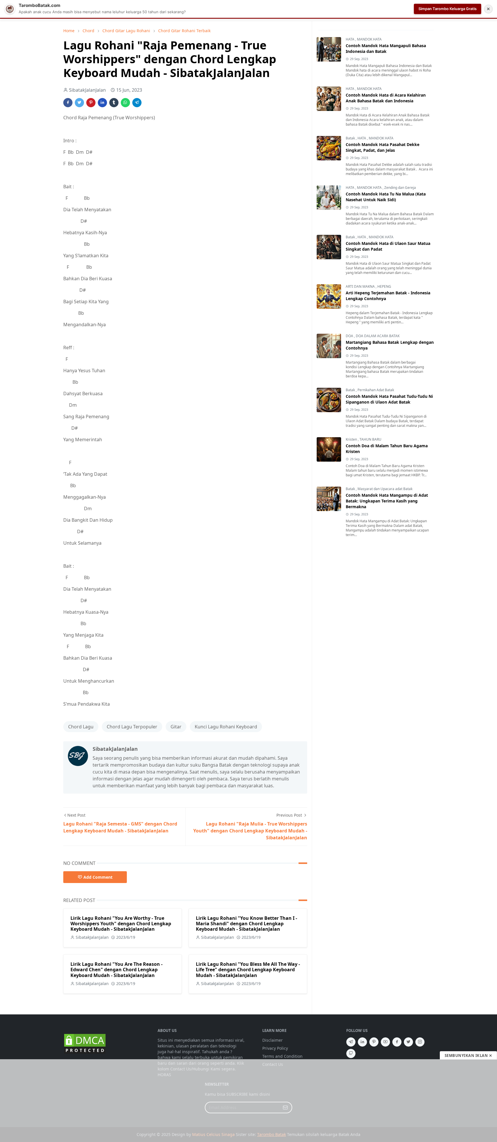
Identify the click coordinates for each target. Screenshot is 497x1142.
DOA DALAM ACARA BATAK (377, 335)
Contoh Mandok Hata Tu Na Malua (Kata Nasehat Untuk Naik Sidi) (386, 196)
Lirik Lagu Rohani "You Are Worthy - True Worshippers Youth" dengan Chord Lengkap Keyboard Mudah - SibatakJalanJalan (120, 923)
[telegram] (350, 1042)
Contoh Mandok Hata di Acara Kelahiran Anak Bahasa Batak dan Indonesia (386, 97)
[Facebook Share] (67, 102)
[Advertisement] (248, 1100)
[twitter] (408, 1042)
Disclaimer (272, 1040)
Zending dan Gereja (400, 187)
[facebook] (397, 1042)
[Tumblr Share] (113, 102)
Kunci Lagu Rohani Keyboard (226, 726)
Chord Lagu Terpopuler (132, 726)
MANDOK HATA (369, 39)
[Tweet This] (79, 102)
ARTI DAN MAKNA (361, 286)
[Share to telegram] (137, 102)
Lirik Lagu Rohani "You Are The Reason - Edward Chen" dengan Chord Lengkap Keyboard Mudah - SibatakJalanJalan (116, 969)
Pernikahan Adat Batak (376, 389)
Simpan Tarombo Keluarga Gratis (447, 8)
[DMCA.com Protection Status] (84, 1043)
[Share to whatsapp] (125, 102)
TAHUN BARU (370, 439)
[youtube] (385, 1042)
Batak (351, 138)
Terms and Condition (282, 1056)
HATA (350, 39)
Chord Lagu (80, 726)
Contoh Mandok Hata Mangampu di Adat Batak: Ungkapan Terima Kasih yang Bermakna (387, 500)
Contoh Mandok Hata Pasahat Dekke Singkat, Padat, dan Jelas (382, 147)
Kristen (352, 439)
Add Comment (97, 877)
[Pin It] (90, 102)
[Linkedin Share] (102, 102)
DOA (350, 335)
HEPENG (384, 286)
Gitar (176, 726)
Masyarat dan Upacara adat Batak (385, 488)
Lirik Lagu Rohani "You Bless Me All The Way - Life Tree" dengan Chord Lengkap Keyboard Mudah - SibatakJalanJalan (248, 969)
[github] (350, 1053)
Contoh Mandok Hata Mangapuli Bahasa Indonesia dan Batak (386, 48)
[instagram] (420, 1042)
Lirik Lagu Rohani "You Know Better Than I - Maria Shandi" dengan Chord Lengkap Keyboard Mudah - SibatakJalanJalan (246, 923)
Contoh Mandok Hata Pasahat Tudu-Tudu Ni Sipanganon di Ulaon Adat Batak (389, 399)
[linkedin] (362, 1042)
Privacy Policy (275, 1048)
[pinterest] (374, 1042)
